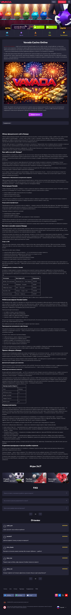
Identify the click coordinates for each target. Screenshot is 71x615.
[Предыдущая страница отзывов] (30, 578)
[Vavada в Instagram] (56, 595)
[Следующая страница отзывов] (40, 578)
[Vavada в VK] (59, 595)
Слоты (5, 589)
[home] (6, 2)
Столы (15, 589)
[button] (69, 17)
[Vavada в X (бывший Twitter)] (63, 595)
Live (10, 589)
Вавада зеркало (35, 114)
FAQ (37, 589)
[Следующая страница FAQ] (40, 514)
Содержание (29, 589)
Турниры (21, 589)
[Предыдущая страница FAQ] (30, 514)
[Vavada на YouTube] (66, 595)
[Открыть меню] (69, 2)
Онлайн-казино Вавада (9, 46)
